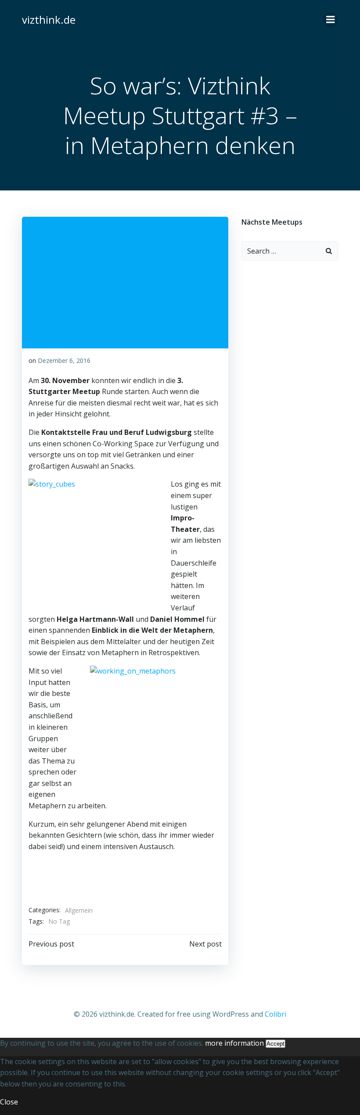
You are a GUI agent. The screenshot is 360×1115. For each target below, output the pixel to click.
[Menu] (330, 19)
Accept (275, 1043)
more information (234, 1043)
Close (9, 1102)
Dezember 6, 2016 (64, 360)
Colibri (275, 1014)
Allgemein (79, 910)
